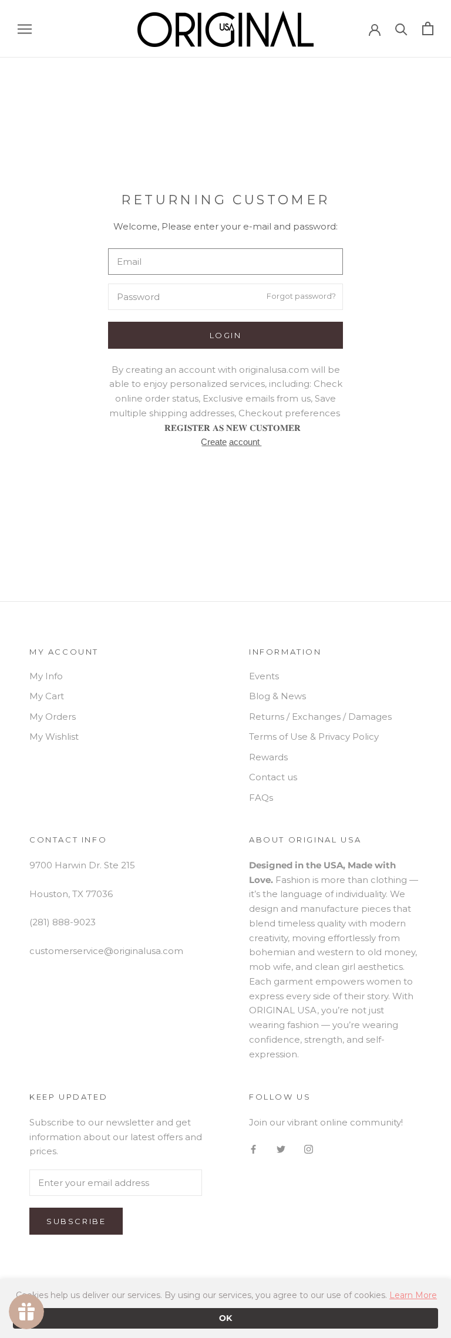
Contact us (273, 777)
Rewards (268, 757)
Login (226, 335)
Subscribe (76, 1221)
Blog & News (277, 696)
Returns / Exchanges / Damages (320, 716)
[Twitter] (281, 1149)
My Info (46, 676)
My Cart (46, 696)
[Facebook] (253, 1149)
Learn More (413, 1295)
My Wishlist (54, 736)
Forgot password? (301, 296)
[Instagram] (308, 1149)
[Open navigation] (25, 28)
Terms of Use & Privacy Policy (314, 736)
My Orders (52, 716)
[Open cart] (427, 28)
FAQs (261, 797)
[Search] (401, 28)
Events (264, 676)
